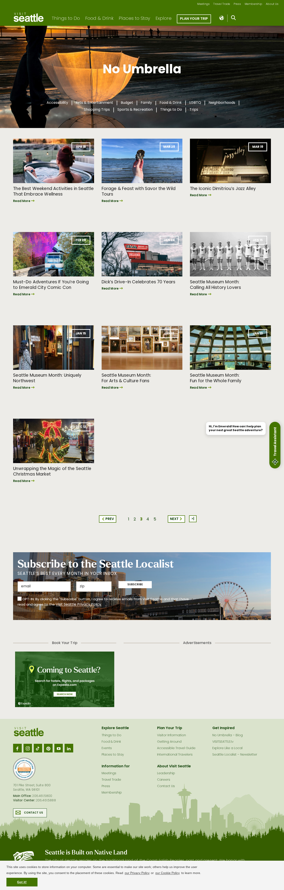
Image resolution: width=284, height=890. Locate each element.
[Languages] (222, 18)
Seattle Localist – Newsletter (234, 754)
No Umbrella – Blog (227, 735)
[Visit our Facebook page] (17, 748)
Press (237, 4)
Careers (163, 779)
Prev (109, 519)
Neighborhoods (222, 103)
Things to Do (66, 18)
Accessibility (57, 103)
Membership (253, 4)
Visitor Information (171, 735)
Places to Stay (134, 18)
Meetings (203, 4)
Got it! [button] (22, 882)
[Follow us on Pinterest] (48, 748)
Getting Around (169, 741)
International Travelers (175, 754)
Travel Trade (221, 4)
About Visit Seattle (174, 766)
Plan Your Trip (194, 19)
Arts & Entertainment (94, 103)
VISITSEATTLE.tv (222, 741)
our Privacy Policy (137, 873)
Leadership (166, 773)
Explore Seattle (115, 728)
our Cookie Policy (167, 873)
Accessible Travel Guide (176, 748)
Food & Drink (99, 18)
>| (192, 519)
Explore (164, 18)
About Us (272, 4)
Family (146, 103)
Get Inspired (223, 728)
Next (174, 519)
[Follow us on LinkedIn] (69, 748)
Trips (193, 110)
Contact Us (33, 813)
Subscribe (135, 584)
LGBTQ (195, 103)
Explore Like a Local (227, 748)
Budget (127, 103)
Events (107, 748)
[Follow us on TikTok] (38, 748)
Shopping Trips (97, 110)
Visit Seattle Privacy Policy (78, 605)
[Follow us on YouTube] (58, 748)
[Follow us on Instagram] (28, 748)
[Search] (233, 18)
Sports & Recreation (135, 110)
